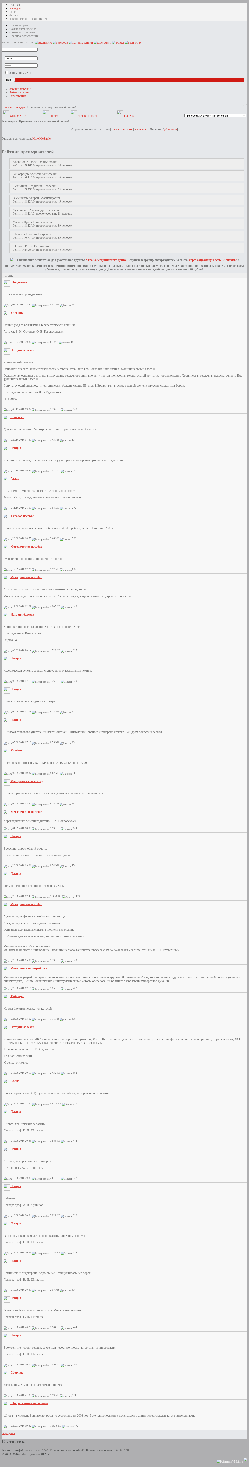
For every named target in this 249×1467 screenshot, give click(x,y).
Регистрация (17, 95)
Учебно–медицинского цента (106, 260)
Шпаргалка (19, 282)
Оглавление (18, 115)
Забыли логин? (19, 92)
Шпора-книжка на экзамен (29, 1403)
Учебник (17, 312)
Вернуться (8, 1433)
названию (118, 129)
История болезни (22, 350)
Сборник (17, 1372)
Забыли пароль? (20, 88)
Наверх (129, 115)
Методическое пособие (26, 546)
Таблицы (17, 996)
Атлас (15, 478)
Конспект (17, 417)
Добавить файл (88, 115)
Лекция (16, 448)
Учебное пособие (22, 515)
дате (129, 129)
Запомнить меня (20, 72)
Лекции (16, 873)
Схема (15, 1081)
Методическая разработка (29, 968)
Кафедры (20, 107)
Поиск (54, 115)
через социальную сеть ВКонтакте (213, 260)
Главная (7, 107)
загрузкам (141, 129)
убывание (170, 129)
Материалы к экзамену (27, 781)
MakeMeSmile (41, 138)
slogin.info (244, 105)
